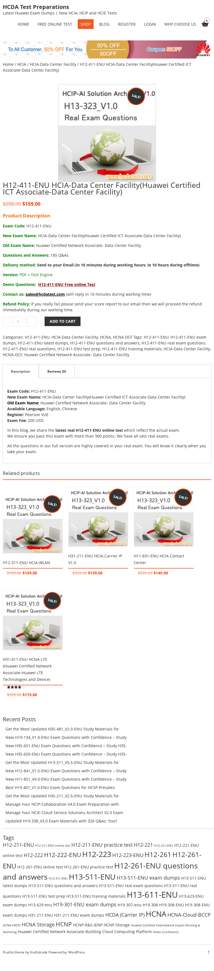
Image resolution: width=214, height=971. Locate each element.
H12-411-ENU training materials (132, 348)
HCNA (105, 337)
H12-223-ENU (128, 855)
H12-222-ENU (62, 855)
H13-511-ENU (92, 877)
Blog (104, 24)
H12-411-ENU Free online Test (66, 284)
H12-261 (158, 854)
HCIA (21, 64)
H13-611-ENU (152, 894)
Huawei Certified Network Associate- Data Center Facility (76, 354)
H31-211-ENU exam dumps (79, 915)
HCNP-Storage (117, 925)
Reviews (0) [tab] (56, 371)
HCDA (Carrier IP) (125, 914)
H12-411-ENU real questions (29, 348)
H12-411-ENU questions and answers (105, 343)
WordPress (76, 952)
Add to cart (63, 321)
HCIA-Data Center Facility (53, 64)
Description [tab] (20, 371)
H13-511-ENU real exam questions (131, 885)
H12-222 (33, 855)
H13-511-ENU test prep (43, 896)
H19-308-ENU (171, 904)
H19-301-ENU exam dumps (84, 904)
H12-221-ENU (163, 846)
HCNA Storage (38, 924)
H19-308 (150, 904)
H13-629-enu (40, 904)
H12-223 (96, 854)
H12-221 (143, 844)
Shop (86, 24)
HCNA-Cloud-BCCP (189, 914)
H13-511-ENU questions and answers (63, 885)
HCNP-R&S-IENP (88, 925)
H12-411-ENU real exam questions (173, 343)
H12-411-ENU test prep (78, 348)
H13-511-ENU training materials (96, 896)
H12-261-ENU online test (40, 867)
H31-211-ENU (40, 915)
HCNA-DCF (122, 337)
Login (150, 24)
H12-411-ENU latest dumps (43, 343)
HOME (23, 24)
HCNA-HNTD (12, 925)
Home (8, 64)
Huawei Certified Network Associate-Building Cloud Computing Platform (85, 931)
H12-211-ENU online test (52, 846)
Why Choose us (180, 24)
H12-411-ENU (37, 337)
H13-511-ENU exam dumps (148, 877)
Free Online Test (55, 24)
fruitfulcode (39, 952)
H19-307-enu (130, 904)
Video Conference (166, 932)
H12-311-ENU (58, 878)
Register (127, 24)
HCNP (64, 924)
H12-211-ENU (18, 844)
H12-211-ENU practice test (102, 844)
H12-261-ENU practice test (88, 867)
